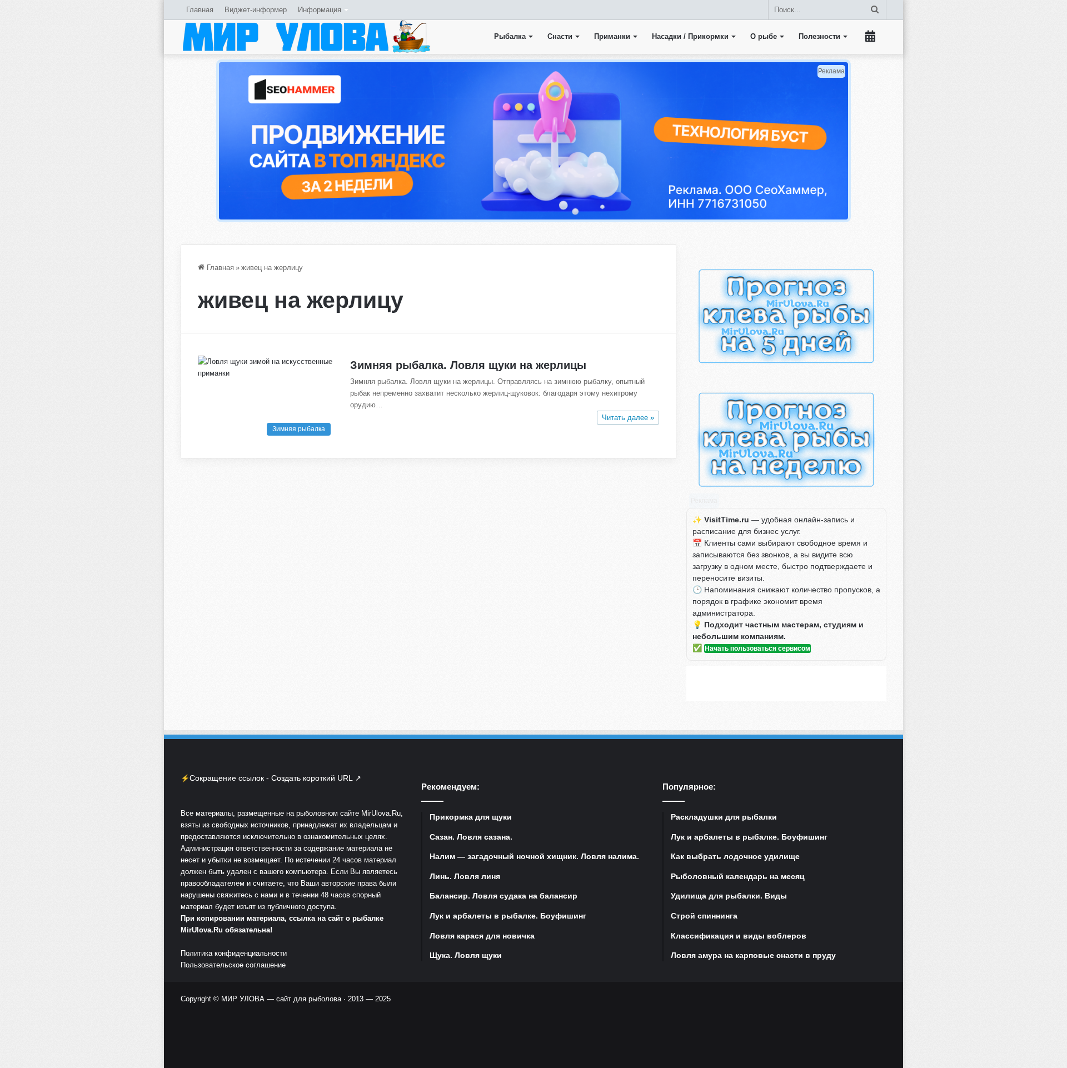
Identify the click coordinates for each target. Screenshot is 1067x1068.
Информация (319, 10)
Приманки (612, 36)
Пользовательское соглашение (233, 965)
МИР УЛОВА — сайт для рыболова (281, 999)
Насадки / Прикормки (690, 36)
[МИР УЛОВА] (306, 36)
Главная (199, 10)
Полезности (819, 36)
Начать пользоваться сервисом (757, 648)
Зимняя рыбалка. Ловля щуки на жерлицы (468, 365)
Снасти (559, 36)
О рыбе (763, 36)
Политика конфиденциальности (234, 953)
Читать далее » (628, 417)
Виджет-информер (256, 10)
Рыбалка (510, 36)
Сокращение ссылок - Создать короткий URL (271, 777)
